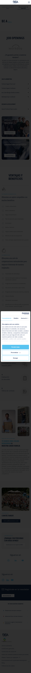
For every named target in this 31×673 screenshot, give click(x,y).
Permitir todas (15, 347)
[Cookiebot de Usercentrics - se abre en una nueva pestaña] (22, 313)
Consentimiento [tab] (6, 318)
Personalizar (14, 352)
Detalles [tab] (16, 318)
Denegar (15, 358)
